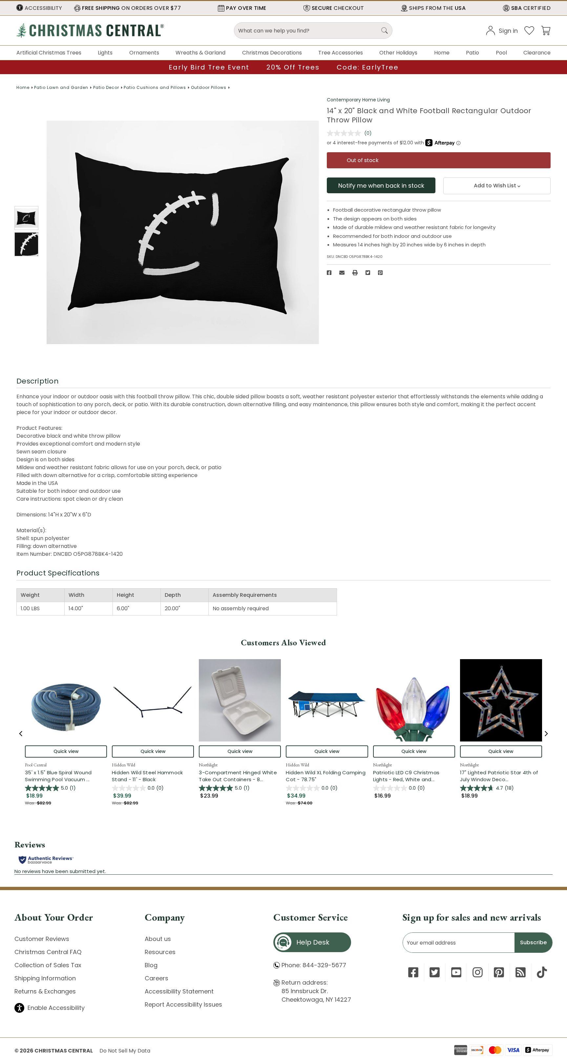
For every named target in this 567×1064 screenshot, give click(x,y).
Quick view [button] (66, 751)
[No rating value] (345, 133)
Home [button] (442, 52)
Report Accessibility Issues (183, 1004)
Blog (151, 965)
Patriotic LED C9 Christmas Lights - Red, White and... (414, 776)
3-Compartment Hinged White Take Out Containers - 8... (240, 776)
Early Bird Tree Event (209, 67)
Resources (160, 952)
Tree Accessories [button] (340, 52)
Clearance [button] (537, 52)
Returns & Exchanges (45, 991)
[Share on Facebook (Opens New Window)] (329, 272)
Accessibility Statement (179, 991)
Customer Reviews (41, 939)
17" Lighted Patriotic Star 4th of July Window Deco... (501, 776)
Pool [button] (501, 52)
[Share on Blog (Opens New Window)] (520, 972)
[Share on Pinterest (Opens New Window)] (380, 272)
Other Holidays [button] (398, 52)
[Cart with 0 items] (546, 30)
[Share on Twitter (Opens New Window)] (368, 272)
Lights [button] (105, 52)
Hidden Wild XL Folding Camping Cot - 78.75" (326, 776)
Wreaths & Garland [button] (200, 52)
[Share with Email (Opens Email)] (342, 272)
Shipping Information (45, 978)
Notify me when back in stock (381, 185)
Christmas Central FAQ (47, 952)
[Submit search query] (384, 30)
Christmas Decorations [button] (272, 52)
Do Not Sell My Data (124, 1050)
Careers (156, 978)
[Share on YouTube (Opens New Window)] (456, 972)
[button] (39, 8)
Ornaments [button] (144, 52)
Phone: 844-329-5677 (314, 965)
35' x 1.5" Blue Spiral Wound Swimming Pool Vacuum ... (66, 776)
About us (158, 939)
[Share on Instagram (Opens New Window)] (477, 972)
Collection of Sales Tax (47, 965)
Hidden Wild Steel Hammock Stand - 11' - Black (147, 776)
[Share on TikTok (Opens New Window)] (542, 972)
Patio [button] (472, 52)
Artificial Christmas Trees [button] (48, 52)
